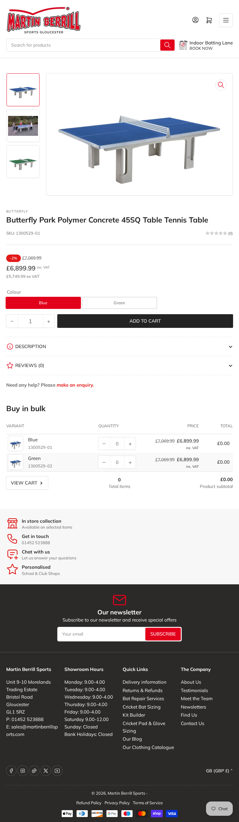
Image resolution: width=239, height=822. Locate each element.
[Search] (167, 45)
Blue (43, 302)
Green (119, 302)
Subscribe (163, 634)
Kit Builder (134, 715)
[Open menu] (226, 20)
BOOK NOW (201, 48)
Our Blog (132, 739)
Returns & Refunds (142, 690)
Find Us (189, 715)
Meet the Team (197, 698)
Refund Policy (88, 802)
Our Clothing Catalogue (148, 747)
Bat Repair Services (143, 698)
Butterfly (17, 211)
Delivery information (144, 682)
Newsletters (193, 707)
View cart (24, 483)
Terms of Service (148, 802)
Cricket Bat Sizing (142, 707)
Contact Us (192, 723)
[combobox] (91, 45)
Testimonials (194, 690)
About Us (191, 682)
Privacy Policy (117, 802)
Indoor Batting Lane (211, 43)
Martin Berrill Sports (126, 793)
